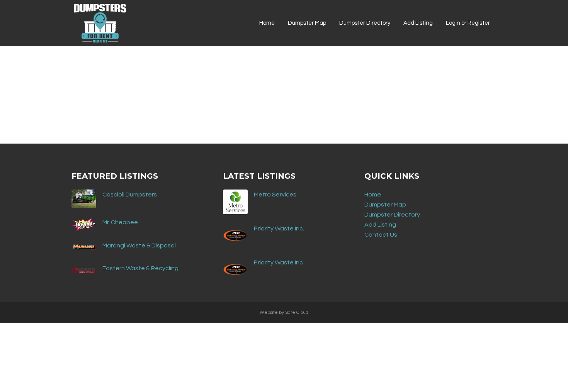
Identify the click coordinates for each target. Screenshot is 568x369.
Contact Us (380, 235)
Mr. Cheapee (120, 222)
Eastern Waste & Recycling (140, 268)
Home (372, 194)
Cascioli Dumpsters (129, 194)
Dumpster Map (385, 204)
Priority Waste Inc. (279, 228)
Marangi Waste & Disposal (139, 245)
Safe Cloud (296, 312)
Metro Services (275, 194)
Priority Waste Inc (278, 262)
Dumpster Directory (392, 215)
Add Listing (380, 225)
